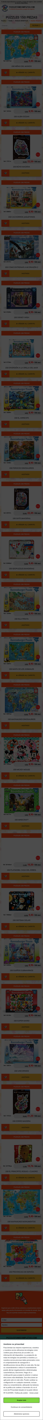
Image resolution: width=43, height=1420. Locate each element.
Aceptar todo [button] (21, 1400)
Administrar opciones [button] (21, 1414)
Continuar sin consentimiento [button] (21, 1407)
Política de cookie (21, 1393)
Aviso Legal (33, 1393)
